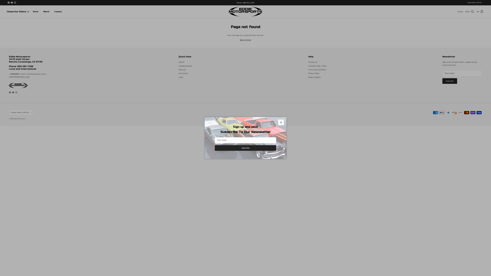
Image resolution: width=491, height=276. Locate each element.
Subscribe (246, 148)
